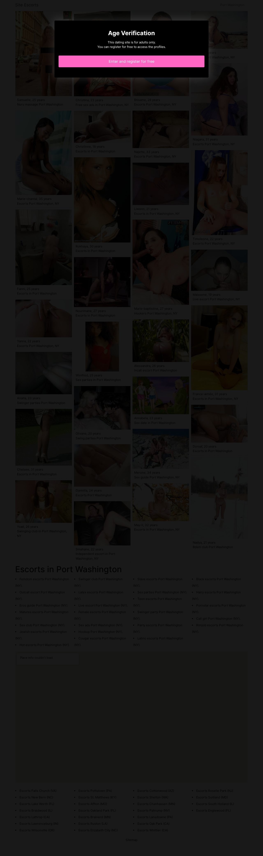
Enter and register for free (131, 61)
